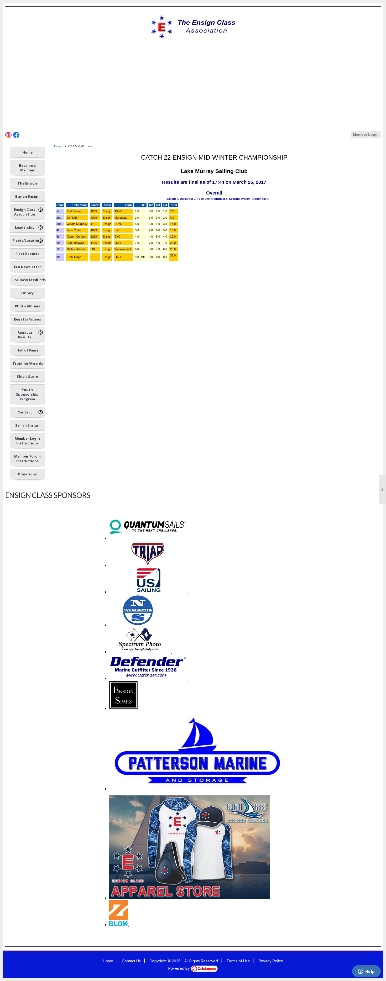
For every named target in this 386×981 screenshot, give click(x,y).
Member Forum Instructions (27, 458)
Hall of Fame (27, 350)
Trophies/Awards (28, 363)
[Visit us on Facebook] (130, 44)
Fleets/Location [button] (26, 240)
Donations (27, 474)
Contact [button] (25, 412)
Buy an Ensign (27, 196)
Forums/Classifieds (29, 279)
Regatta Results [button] (25, 334)
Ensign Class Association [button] (24, 212)
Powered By (179, 968)
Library (27, 293)
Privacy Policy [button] (271, 961)
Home (27, 152)
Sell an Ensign (27, 425)
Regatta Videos (27, 319)
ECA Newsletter (27, 266)
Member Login (366, 134)
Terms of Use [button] (238, 961)
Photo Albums (27, 306)
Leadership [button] (25, 227)
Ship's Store (27, 376)
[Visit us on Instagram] (122, 44)
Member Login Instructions (27, 440)
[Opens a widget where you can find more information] (366, 971)
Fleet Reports (27, 253)
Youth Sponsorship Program (27, 394)
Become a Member (27, 167)
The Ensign (27, 183)
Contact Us (131, 961)
